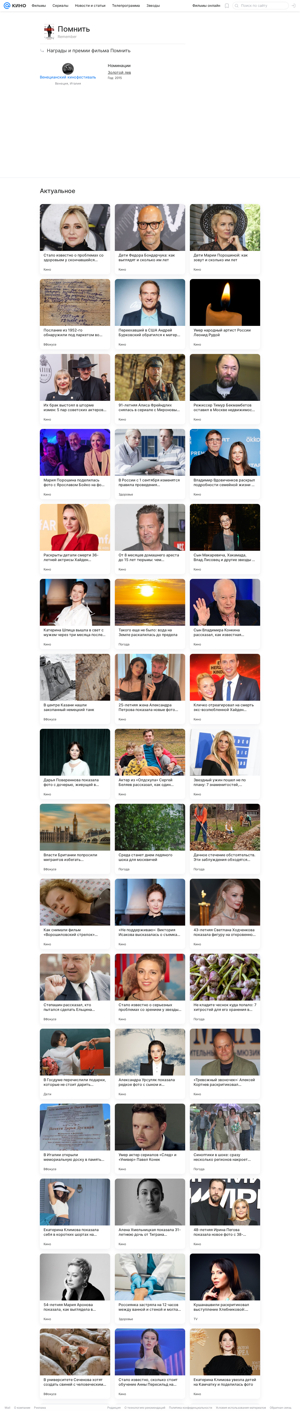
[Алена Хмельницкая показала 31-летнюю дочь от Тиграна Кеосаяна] (150, 1214)
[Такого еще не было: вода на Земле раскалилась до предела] (150, 614)
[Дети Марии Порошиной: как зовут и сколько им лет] (225, 239)
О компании (22, 1407)
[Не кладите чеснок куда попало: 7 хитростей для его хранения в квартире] (225, 989)
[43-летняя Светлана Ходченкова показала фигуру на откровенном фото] (225, 914)
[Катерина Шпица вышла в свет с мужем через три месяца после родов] (75, 614)
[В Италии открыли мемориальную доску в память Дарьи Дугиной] (75, 1139)
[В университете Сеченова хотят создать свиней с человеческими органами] (75, 1364)
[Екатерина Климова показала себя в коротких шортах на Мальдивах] (75, 1214)
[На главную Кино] (18, 5)
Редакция (114, 1407)
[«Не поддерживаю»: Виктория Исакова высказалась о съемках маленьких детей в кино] (150, 914)
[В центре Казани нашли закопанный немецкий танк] (75, 689)
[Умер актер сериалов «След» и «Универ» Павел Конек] (150, 1139)
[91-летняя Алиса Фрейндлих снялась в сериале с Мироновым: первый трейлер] (150, 389)
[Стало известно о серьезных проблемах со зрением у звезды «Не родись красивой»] (150, 989)
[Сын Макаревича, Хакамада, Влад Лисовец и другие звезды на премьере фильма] (225, 539)
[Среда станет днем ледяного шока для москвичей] (150, 839)
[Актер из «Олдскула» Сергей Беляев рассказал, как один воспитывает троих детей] (150, 764)
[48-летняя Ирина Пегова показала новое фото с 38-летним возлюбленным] (225, 1214)
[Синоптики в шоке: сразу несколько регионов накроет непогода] (225, 1139)
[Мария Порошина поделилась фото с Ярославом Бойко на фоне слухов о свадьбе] (75, 464)
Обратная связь (281, 1407)
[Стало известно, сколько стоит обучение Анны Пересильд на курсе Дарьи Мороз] (150, 1364)
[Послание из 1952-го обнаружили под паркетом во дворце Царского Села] (75, 314)
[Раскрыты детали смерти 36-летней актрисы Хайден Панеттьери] (75, 539)
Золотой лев (119, 72)
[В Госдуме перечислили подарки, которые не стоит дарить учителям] (75, 1064)
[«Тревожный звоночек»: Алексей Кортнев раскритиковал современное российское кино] (225, 1064)
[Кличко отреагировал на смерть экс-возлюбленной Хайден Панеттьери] (225, 689)
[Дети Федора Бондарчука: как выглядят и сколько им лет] (150, 239)
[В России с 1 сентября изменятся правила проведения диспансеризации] (150, 464)
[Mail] (7, 5)
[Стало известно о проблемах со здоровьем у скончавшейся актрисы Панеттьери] (75, 239)
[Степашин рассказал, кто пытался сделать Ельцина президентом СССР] (75, 989)
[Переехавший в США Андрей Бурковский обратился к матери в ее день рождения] (150, 314)
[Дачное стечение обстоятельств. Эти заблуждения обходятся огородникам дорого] (225, 839)
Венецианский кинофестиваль (68, 77)
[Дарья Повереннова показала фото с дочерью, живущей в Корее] (75, 764)
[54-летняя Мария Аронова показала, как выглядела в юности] (75, 1289)
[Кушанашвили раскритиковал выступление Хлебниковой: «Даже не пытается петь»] (225, 1289)
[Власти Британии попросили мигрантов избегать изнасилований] (75, 839)
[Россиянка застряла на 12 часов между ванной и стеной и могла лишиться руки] (150, 1289)
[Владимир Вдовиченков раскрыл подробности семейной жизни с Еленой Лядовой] (225, 464)
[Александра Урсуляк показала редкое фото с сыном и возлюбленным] (150, 1064)
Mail (7, 1407)
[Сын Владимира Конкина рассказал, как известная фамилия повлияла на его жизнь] (225, 614)
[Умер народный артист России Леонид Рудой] (225, 314)
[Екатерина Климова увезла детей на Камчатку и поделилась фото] (225, 1364)
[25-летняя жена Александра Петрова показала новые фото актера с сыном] (150, 689)
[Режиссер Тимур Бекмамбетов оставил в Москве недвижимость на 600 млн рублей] (225, 389)
